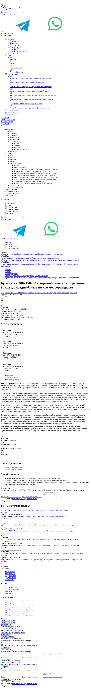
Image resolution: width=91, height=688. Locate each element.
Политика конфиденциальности (13, 633)
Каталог (8, 55)
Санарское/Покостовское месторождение (20, 605)
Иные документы (20, 51)
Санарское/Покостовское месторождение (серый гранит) (31, 99)
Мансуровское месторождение (16, 603)
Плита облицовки (16, 72)
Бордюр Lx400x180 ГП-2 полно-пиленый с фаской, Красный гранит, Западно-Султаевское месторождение (41, 560)
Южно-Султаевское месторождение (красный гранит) (30, 108)
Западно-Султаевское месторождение (19, 609)
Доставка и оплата (12, 112)
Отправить (5, 501)
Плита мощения (16, 68)
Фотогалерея (14, 43)
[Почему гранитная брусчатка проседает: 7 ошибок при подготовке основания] (31, 254)
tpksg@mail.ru (6, 6)
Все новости (5, 266)
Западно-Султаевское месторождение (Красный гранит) (31, 78)
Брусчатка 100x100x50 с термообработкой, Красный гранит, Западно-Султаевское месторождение (38, 531)
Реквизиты (14, 53)
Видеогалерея (15, 45)
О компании (10, 39)
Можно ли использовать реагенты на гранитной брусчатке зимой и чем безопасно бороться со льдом (39, 264)
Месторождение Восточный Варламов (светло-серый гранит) (33, 95)
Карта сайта (5, 635)
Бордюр (13, 59)
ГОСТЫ (17, 49)
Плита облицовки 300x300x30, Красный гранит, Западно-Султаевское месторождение (33, 516)
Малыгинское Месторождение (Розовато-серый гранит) (31, 87)
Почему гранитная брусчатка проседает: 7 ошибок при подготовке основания (30, 258)
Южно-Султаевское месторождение (18, 607)
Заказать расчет (7, 35)
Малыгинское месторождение (16, 613)
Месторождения (11, 74)
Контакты (9, 114)
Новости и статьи (12, 110)
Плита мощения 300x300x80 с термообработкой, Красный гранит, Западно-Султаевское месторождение (40, 545)
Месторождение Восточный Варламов (20, 611)
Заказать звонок (7, 33)
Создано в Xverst (7, 637)
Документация (15, 47)
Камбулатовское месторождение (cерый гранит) (28, 82)
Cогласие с (20, 499)
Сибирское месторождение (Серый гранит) (26, 104)
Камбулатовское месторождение (17, 601)
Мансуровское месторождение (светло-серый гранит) (30, 91)
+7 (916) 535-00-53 (8, 14)
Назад (12, 131)
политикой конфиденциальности (24, 499)
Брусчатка (13, 64)
